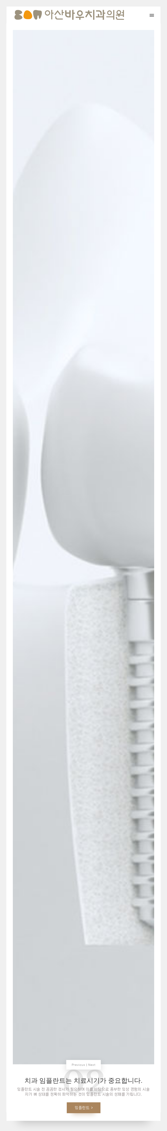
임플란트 (82, 1108)
